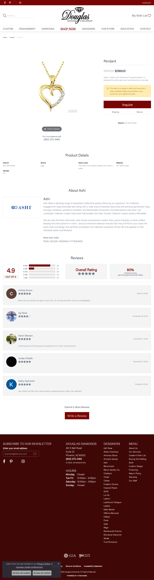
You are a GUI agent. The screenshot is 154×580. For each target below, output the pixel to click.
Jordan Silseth (25, 358)
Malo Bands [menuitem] (109, 509)
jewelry (12, 37)
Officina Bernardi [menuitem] (111, 512)
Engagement (27, 28)
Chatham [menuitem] (108, 473)
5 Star (25, 265)
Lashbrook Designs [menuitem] (112, 502)
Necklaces (64, 240)
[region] (52, 87)
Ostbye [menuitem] (107, 516)
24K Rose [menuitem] (108, 448)
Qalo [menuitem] (106, 523)
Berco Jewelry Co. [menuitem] (112, 469)
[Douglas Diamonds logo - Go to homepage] (77, 15)
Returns (140, 111)
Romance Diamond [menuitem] (112, 534)
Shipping (115, 111)
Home (5, 37)
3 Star (25, 271)
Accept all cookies (42, 573)
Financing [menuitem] (133, 469)
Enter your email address (15, 448)
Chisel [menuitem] (106, 476)
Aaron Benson (25, 335)
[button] (146, 2)
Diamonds (48, 28)
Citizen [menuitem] (107, 480)
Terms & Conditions (73, 566)
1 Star (25, 277)
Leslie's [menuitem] (107, 505)
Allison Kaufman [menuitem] (111, 451)
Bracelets (78, 240)
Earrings (54, 240)
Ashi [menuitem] (106, 462)
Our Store (107, 28)
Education (127, 28)
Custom (8, 28)
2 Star (25, 274)
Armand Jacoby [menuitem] (111, 458)
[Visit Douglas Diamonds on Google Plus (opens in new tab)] (15, 3)
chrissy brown (25, 290)
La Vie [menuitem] (106, 494)
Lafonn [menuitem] (107, 498)
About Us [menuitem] (133, 448)
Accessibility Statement (93, 566)
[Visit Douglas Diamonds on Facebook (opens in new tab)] (5, 3)
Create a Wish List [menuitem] (137, 455)
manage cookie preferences (29, 567)
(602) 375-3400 (52, 139)
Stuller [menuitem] (106, 538)
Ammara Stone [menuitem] (110, 455)
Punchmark (82, 576)
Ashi (42, 165)
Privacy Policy (43, 564)
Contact (145, 28)
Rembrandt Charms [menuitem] (113, 530)
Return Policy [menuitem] (135, 473)
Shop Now (68, 28)
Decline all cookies (21, 573)
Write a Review (77, 415)
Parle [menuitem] (106, 520)
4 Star (25, 268)
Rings (46, 240)
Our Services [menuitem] (134, 451)
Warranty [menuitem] (133, 476)
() (58, 265)
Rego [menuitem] (106, 527)
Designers (88, 28)
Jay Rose (22, 313)
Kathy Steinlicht (26, 381)
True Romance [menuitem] (110, 541)
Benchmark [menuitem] (109, 466)
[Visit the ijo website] (84, 555)
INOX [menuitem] (106, 491)
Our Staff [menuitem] (133, 480)
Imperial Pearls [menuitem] (110, 487)
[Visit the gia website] (70, 555)
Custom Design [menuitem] (136, 466)
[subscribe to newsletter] (35, 453)
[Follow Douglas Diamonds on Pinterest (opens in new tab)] (10, 3)
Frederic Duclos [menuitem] (111, 484)
